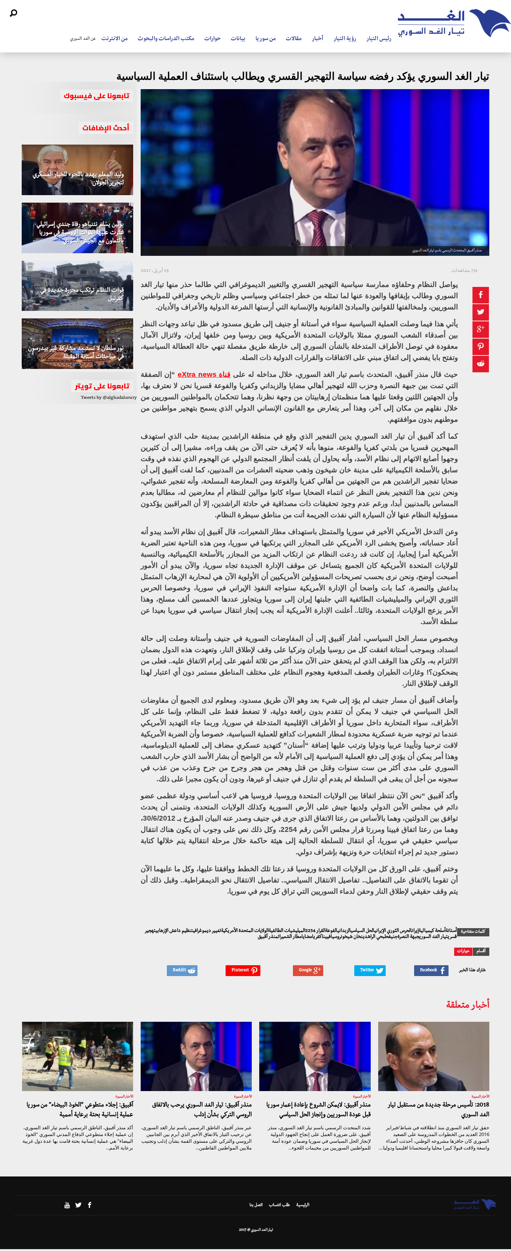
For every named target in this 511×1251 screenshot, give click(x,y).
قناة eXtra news (204, 374)
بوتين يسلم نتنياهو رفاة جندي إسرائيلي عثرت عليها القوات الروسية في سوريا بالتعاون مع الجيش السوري (80, 233)
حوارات (212, 39)
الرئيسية (302, 1205)
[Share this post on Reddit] (480, 364)
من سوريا (266, 39)
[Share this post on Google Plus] (480, 329)
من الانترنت (114, 39)
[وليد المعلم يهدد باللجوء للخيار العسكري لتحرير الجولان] (77, 170)
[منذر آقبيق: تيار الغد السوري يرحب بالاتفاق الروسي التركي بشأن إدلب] (196, 1056)
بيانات (238, 39)
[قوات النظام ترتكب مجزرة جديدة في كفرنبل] (77, 286)
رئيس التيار (378, 39)
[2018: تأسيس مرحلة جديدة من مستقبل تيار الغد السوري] (433, 1056)
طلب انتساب (279, 1205)
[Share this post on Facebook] (480, 295)
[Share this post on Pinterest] (480, 347)
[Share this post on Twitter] (480, 312)
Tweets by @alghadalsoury (109, 398)
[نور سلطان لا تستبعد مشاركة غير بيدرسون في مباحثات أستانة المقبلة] (77, 343)
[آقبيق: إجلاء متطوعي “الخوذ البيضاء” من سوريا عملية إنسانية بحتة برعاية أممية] (77, 1056)
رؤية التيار (344, 39)
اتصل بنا (256, 1205)
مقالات (294, 39)
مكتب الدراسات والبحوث (166, 39)
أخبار (317, 39)
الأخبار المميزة (480, 1097)
